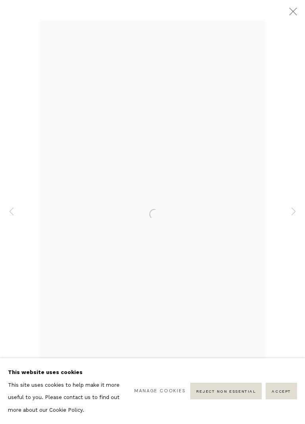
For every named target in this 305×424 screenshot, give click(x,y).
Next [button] (293, 211)
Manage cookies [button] (159, 390)
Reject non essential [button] (226, 391)
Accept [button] (281, 391)
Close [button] (291, 14)
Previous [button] (11, 211)
